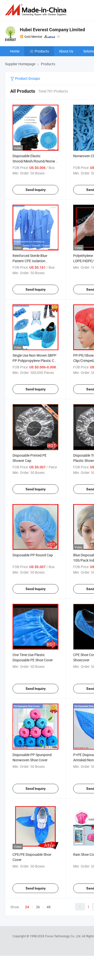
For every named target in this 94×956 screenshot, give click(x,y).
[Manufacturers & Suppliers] (36, 10)
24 (27, 907)
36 (38, 907)
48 (49, 907)
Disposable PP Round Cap (33, 555)
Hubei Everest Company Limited (52, 29)
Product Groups (27, 78)
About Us (66, 51)
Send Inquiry (36, 190)
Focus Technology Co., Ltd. (63, 936)
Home (14, 51)
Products (42, 51)
